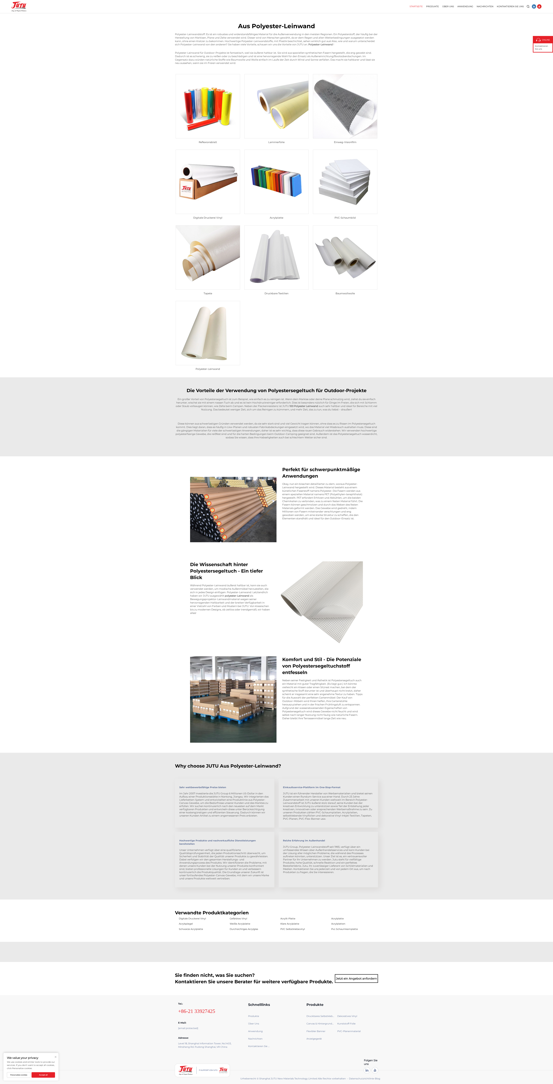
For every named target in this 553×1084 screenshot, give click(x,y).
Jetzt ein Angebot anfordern (356, 978)
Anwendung (465, 6)
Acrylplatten (338, 923)
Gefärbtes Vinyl (238, 918)
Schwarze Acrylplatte (191, 929)
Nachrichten (485, 6)
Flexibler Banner (315, 1031)
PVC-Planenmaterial (349, 1031)
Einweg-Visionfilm (345, 142)
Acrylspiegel (186, 923)
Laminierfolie (276, 142)
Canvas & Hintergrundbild (320, 1023)
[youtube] (539, 6)
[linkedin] (534, 6)
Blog (377, 1078)
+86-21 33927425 (196, 1011)
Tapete (208, 293)
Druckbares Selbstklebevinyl (320, 1016)
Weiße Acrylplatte (240, 923)
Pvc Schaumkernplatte (344, 929)
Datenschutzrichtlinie (361, 1078)
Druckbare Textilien (276, 293)
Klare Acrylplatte (289, 923)
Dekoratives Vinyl (347, 1016)
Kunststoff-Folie (346, 1023)
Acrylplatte (276, 217)
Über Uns (448, 6)
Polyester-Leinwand (208, 369)
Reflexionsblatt (208, 142)
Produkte (432, 6)
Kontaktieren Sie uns (541, 47)
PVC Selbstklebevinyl (292, 929)
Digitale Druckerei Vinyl (207, 217)
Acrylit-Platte (287, 918)
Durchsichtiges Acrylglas (244, 929)
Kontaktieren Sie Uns (510, 6)
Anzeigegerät (314, 1038)
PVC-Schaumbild (345, 217)
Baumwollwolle (345, 293)
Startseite (416, 6)
